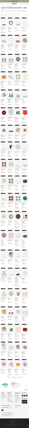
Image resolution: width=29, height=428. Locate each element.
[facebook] (22, 395)
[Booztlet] (14, 4)
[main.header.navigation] (2, 4)
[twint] (2, 410)
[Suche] (22, 4)
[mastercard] (5, 408)
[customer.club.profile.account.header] (23, 4)
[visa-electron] (9, 408)
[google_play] (24, 401)
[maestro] (7, 408)
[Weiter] (27, 1)
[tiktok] (26, 395)
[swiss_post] (16, 408)
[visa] (2, 408)
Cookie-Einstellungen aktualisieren (14, 424)
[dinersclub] (11, 408)
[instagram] (24, 395)
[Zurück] (2, 1)
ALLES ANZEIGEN (25, 389)
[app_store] (24, 403)
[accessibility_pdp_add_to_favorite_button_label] (6, 28)
